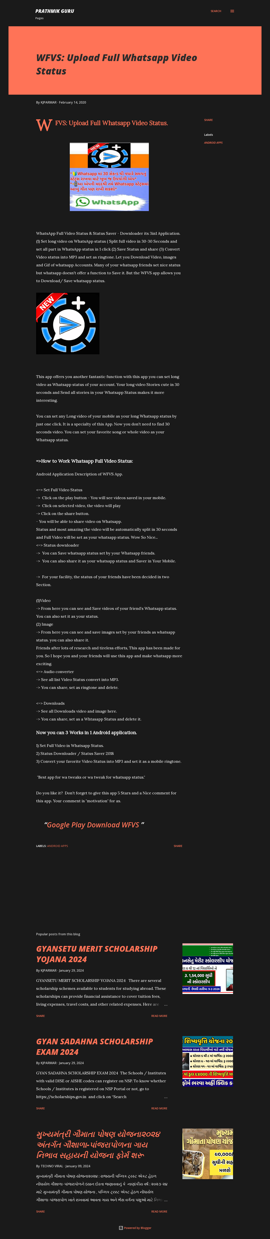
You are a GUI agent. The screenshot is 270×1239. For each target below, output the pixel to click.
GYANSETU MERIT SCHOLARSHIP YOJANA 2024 (97, 954)
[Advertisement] (103, 882)
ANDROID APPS (213, 142)
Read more (159, 1016)
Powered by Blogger (137, 1228)
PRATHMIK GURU (54, 11)
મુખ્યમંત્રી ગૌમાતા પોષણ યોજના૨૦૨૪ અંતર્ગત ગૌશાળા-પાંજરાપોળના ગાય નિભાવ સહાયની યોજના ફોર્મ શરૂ (98, 1144)
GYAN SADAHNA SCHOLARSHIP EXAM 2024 (94, 1046)
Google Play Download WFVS (94, 825)
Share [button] (208, 120)
